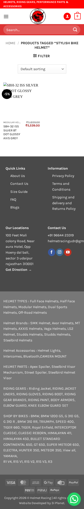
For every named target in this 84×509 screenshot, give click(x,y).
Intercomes (12, 356)
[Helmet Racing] (37, 16)
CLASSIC (10, 433)
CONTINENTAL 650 (17, 444)
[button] (6, 16)
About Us (17, 176)
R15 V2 (29, 461)
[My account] (67, 16)
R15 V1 (18, 461)
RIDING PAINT (38, 400)
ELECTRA (10, 450)
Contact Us (19, 183)
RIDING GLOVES (28, 394)
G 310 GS (72, 416)
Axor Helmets (62, 323)
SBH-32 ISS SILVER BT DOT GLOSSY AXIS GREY (11, 132)
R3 (50, 461)
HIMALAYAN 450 (16, 439)
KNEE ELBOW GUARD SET (48, 405)
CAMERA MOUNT (53, 356)
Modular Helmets (32, 307)
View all (69, 450)
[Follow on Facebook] (51, 252)
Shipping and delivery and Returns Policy (63, 203)
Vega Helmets (55, 328)
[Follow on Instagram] (59, 252)
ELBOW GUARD (15, 405)
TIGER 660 (11, 427)
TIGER (25, 427)
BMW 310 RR (27, 421)
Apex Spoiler (40, 366)
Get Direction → (19, 269)
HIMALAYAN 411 (59, 433)
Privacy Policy (63, 176)
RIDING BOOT (52, 394)
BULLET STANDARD (45, 439)
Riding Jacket (40, 388)
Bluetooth (31, 356)
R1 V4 (7, 461)
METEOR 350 (51, 450)
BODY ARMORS (63, 400)
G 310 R (9, 421)
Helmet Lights (49, 350)
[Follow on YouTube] (67, 252)
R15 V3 (41, 461)
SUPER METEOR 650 (63, 444)
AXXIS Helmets (30, 328)
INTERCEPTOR (65, 427)
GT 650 (39, 444)
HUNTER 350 (29, 450)
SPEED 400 (65, 421)
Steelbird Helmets (17, 340)
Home (10, 43)
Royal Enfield (42, 427)
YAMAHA (10, 456)
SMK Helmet (40, 323)
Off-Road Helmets (32, 312)
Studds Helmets (30, 334)
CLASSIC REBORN (32, 433)
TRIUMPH (46, 421)
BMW (35, 416)
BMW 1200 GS (52, 416)
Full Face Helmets (44, 301)
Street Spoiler (35, 372)
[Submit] (75, 29)
